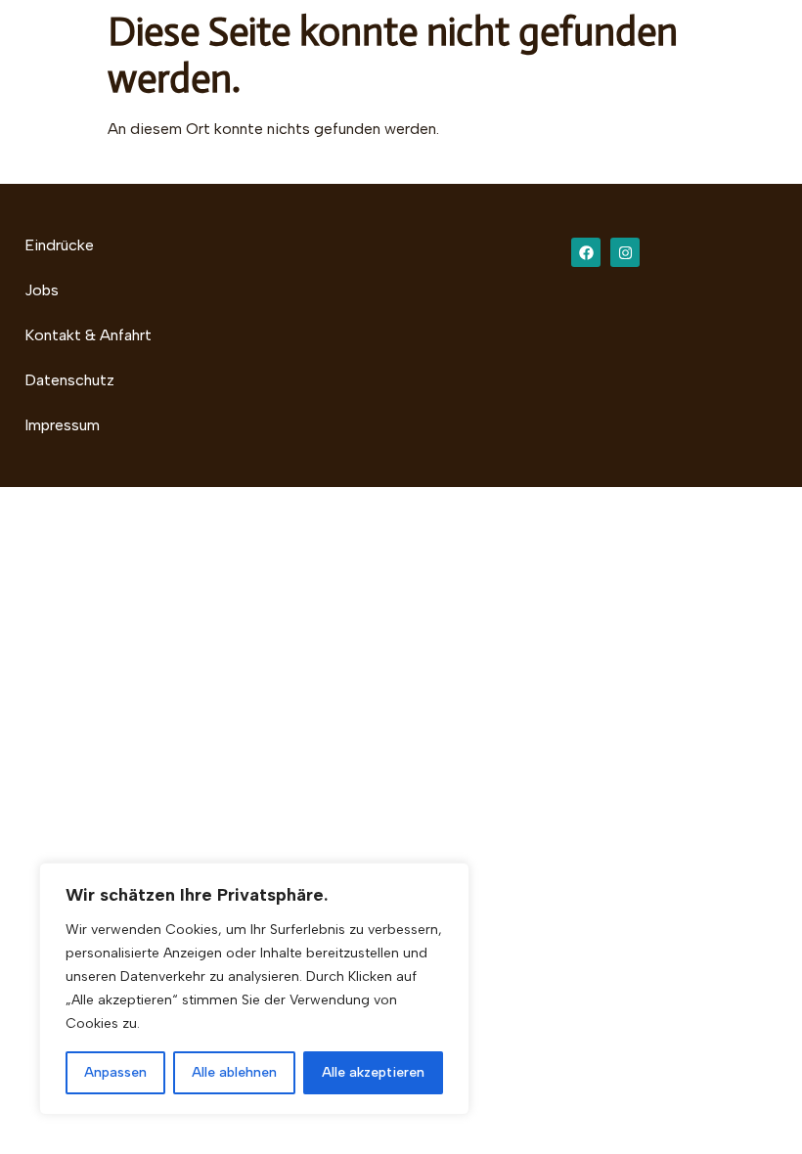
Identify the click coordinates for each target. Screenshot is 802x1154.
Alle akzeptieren (373, 1072)
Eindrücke (59, 245)
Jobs (41, 290)
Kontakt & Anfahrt (88, 335)
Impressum (62, 425)
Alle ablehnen (234, 1072)
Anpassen (115, 1072)
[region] (254, 989)
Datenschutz (69, 380)
